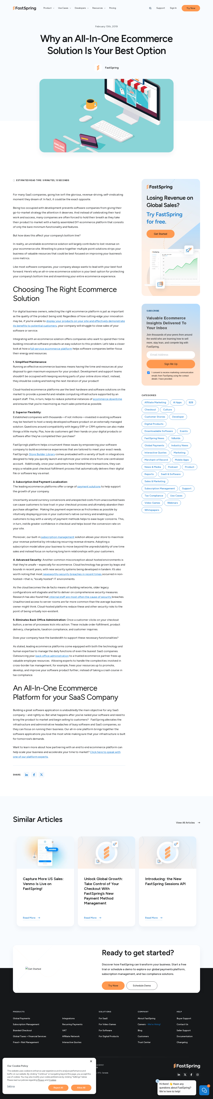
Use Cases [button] (63, 8)
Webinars (172, 502)
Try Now (113, 985)
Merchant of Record (156, 459)
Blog (140, 1030)
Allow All (81, 1088)
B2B (191, 402)
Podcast (173, 466)
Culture (167, 409)
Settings (11, 1086)
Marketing (179, 452)
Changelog (185, 1042)
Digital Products (154, 423)
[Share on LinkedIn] (26, 774)
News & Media (153, 466)
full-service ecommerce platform (51, 348)
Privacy (41, 1080)
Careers (149, 1024)
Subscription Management (160, 488)
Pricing (112, 8)
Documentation (188, 1036)
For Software (105, 1030)
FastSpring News (154, 438)
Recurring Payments (72, 1024)
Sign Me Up (170, 364)
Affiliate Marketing (155, 402)
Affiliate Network (71, 1036)
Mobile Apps (182, 459)
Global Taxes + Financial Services (29, 1036)
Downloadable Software (159, 431)
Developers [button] (80, 8)
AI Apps (177, 402)
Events (184, 431)
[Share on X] (41, 774)
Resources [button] (97, 8)
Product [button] (48, 8)
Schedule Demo (142, 985)
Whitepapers (152, 509)
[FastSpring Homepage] (187, 1065)
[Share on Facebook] (34, 774)
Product (189, 466)
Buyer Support (184, 1018)
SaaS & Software (171, 474)
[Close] (91, 1061)
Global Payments (154, 445)
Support (160, 8)
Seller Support (187, 1030)
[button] (150, 8)
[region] (49, 1076)
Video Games (152, 502)
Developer (178, 416)
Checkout (150, 409)
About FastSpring (146, 1018)
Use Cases (176, 495)
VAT (64, 1030)
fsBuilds (175, 438)
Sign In (173, 8)
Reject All (58, 1088)
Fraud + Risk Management (26, 1042)
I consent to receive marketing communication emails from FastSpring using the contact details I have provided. (172, 375)
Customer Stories (155, 416)
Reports (149, 474)
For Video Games (107, 1024)
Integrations (68, 1018)
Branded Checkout (22, 1030)
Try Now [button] (190, 8)
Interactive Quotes (156, 452)
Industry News (179, 445)
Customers (143, 1036)
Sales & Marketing (155, 481)
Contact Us (182, 1024)
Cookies (52, 1080)
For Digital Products (109, 1036)
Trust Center (147, 1042)
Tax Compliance (154, 495)
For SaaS (103, 1018)
